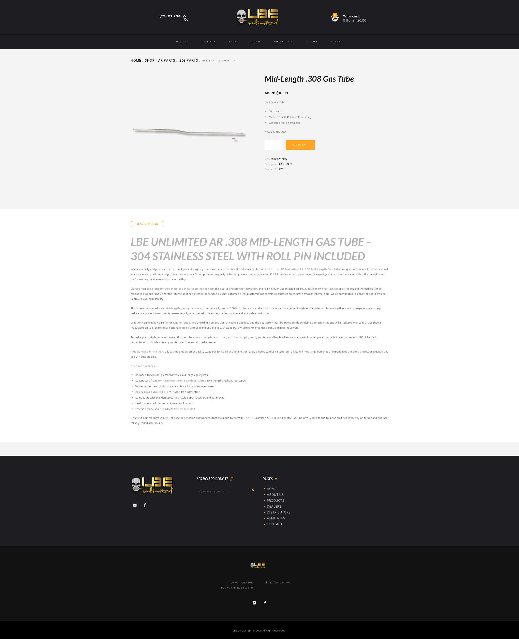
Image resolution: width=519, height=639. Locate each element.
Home (136, 61)
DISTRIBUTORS (283, 42)
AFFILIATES (209, 42)
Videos (335, 42)
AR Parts (166, 61)
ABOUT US (181, 42)
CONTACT (311, 42)
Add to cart (300, 145)
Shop (149, 61)
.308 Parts (188, 61)
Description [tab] (147, 224)
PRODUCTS (275, 501)
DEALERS (255, 42)
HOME (272, 489)
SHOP (232, 42)
